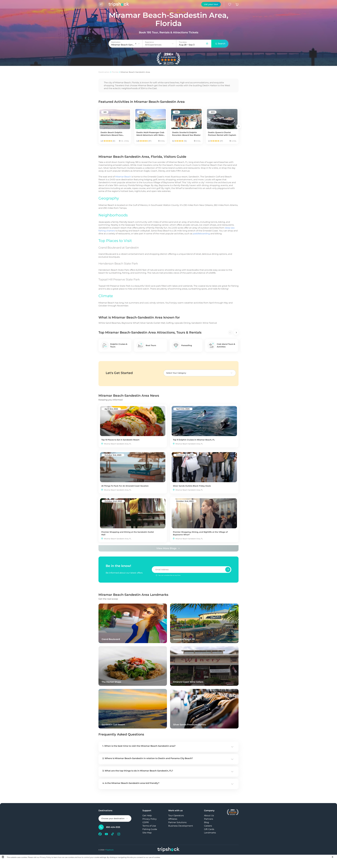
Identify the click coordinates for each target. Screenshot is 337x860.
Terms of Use (149, 826)
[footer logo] (168, 850)
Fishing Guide (149, 829)
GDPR (145, 822)
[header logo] (116, 4)
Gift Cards (209, 829)
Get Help (147, 815)
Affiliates (172, 819)
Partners (208, 819)
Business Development (180, 826)
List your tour (211, 4)
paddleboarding (201, 233)
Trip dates (183, 42)
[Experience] (173, 43)
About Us (209, 815)
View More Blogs (166, 548)
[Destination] (139, 43)
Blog (206, 822)
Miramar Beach (123, 176)
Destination (104, 72)
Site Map (147, 832)
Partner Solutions (177, 822)
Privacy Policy (149, 819)
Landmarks (210, 832)
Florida (115, 72)
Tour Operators (176, 815)
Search (221, 43)
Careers (208, 826)
